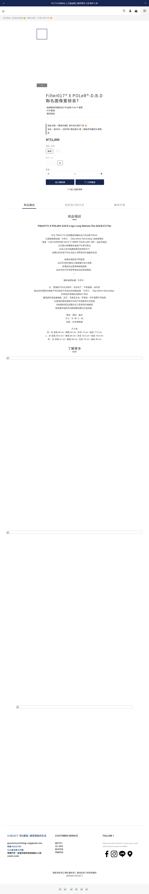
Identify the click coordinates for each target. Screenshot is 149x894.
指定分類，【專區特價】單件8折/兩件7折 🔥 (67, 125)
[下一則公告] (145, 3)
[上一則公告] (3, 3)
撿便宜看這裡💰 (19, 17)
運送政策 (81, 872)
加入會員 (59, 846)
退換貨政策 (58, 872)
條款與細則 (91, 872)
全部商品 (6, 17)
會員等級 (59, 849)
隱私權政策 (69, 872)
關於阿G (59, 843)
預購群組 (59, 852)
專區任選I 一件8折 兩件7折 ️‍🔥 (39, 17)
